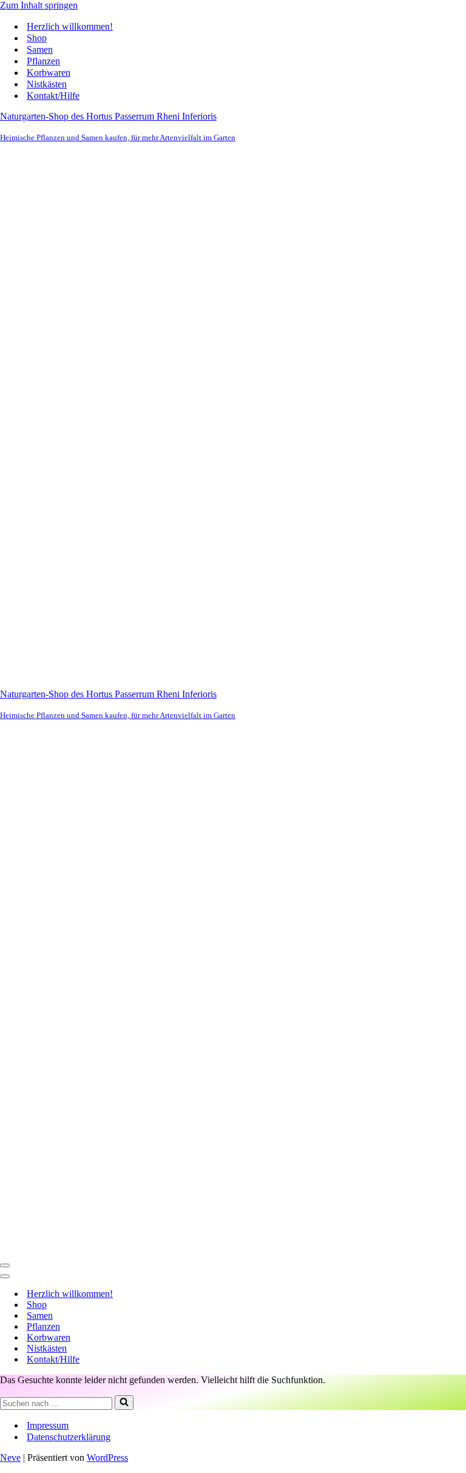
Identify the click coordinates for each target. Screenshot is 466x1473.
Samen (40, 49)
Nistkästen (47, 84)
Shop (37, 38)
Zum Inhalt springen (39, 5)
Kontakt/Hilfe (53, 95)
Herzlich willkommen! (70, 26)
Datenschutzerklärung (68, 1437)
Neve (10, 1457)
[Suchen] (124, 1402)
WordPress (107, 1457)
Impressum (48, 1425)
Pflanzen (43, 61)
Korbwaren (48, 72)
